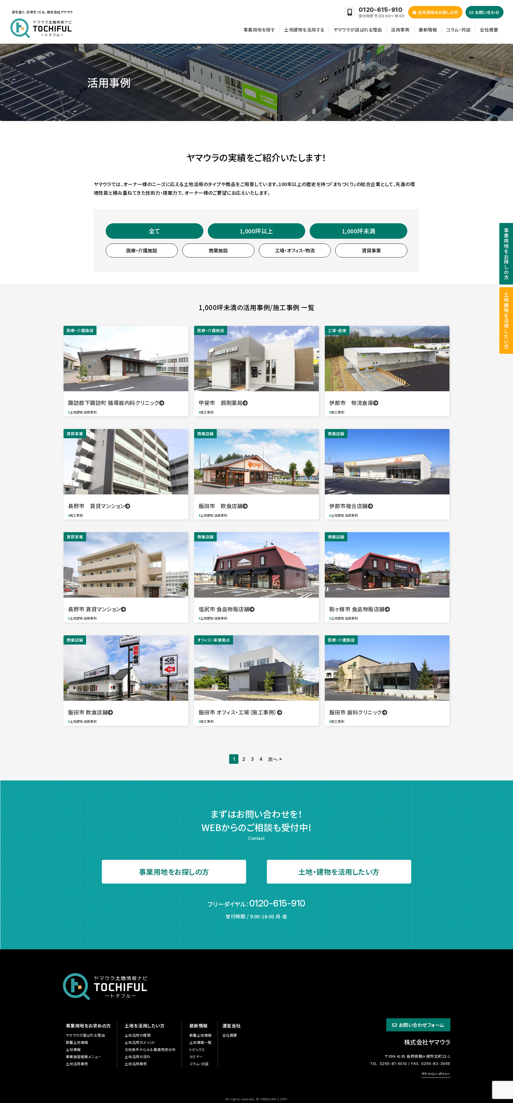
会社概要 (489, 29)
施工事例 (206, 412)
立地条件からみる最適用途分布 (150, 1049)
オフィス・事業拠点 (213, 640)
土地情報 (73, 1049)
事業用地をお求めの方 (88, 1025)
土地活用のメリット (140, 1042)
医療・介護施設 (80, 330)
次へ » (275, 759)
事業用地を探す (259, 29)
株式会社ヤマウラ (427, 1042)
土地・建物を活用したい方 (339, 871)
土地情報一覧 (200, 1042)
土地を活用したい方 (145, 1025)
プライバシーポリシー (436, 1073)
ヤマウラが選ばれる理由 (358, 29)
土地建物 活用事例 (83, 412)
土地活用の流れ (138, 1056)
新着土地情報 (77, 1042)
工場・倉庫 (337, 330)
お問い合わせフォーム (421, 1024)
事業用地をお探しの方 (174, 871)
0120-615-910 (277, 903)
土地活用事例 (77, 1063)
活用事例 (400, 29)
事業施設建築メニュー (84, 1056)
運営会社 (231, 1025)
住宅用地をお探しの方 (438, 12)
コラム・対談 (458, 29)
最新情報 (428, 29)
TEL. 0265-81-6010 (388, 1063)
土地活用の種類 (138, 1035)
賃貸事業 (74, 433)
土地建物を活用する (304, 29)
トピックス (197, 1049)
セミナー (196, 1056)
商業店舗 (205, 433)
